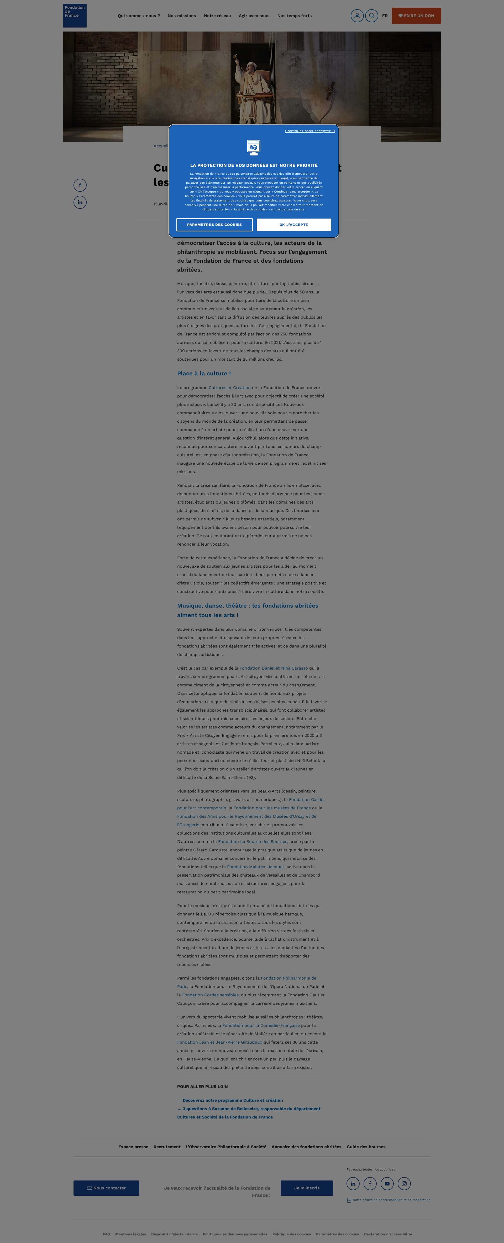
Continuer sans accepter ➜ (310, 131)
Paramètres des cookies (214, 224)
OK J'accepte (294, 224)
